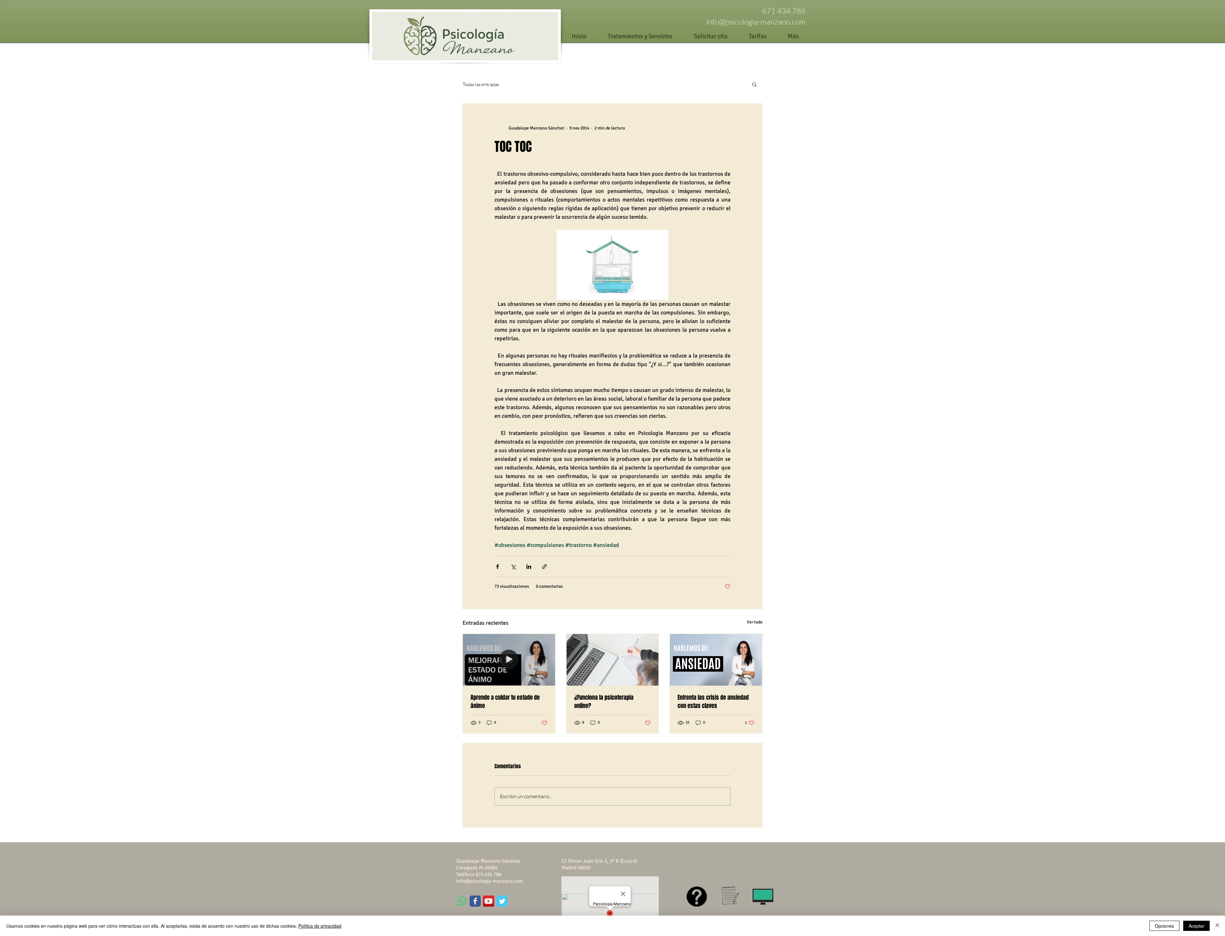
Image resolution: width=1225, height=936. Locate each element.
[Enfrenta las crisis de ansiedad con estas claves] (716, 660)
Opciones (1164, 926)
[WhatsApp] (461, 901)
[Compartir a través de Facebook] (497, 567)
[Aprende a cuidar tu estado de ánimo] (509, 660)
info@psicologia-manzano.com (756, 21)
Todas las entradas (481, 84)
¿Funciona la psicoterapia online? (604, 701)
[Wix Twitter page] (502, 901)
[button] (754, 84)
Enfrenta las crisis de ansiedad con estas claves (713, 701)
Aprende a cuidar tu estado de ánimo (505, 701)
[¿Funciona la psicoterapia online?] (613, 660)
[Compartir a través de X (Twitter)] (513, 567)
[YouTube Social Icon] (488, 901)
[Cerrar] (1217, 926)
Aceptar (1196, 926)
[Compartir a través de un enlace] (544, 567)
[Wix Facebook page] (475, 901)
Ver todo (754, 622)
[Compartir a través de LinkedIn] (529, 567)
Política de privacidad (319, 926)
